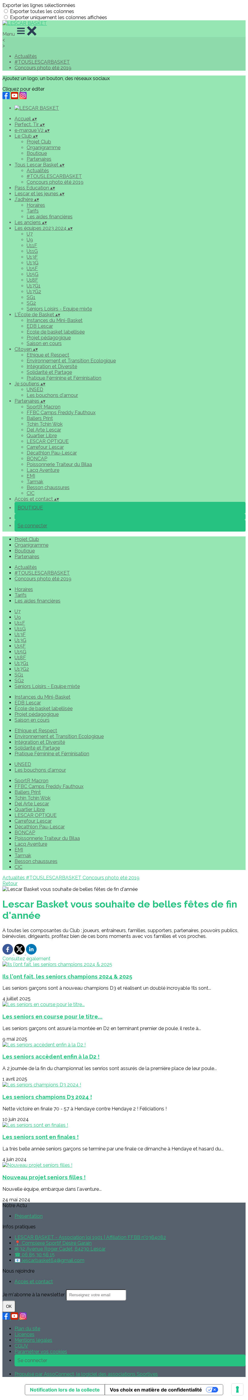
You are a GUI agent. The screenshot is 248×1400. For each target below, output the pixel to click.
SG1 (31, 297)
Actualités (26, 56)
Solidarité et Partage (49, 372)
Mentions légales (33, 1340)
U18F (32, 280)
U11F (32, 245)
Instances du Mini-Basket (55, 320)
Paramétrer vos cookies (41, 1352)
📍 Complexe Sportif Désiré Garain (53, 1243)
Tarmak (35, 482)
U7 (30, 234)
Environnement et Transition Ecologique (71, 361)
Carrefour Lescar (45, 447)
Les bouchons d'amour (52, 395)
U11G (32, 251)
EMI (31, 476)
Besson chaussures (48, 487)
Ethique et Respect (48, 355)
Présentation (29, 1216)
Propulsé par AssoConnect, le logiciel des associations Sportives (86, 1374)
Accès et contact (34, 1281)
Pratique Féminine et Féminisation (64, 378)
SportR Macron (43, 407)
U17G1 (34, 286)
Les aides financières (50, 217)
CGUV (21, 1346)
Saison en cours (44, 343)
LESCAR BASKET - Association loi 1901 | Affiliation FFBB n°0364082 (90, 1237)
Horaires (36, 205)
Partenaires (39, 159)
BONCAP (37, 459)
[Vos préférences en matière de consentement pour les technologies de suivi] (237, 1389)
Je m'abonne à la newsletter (34, 1295)
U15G (32, 274)
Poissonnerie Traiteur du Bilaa (59, 464)
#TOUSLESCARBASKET (42, 62)
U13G (32, 263)
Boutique (37, 153)
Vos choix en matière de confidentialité (156, 1390)
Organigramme (43, 147)
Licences (24, 1334)
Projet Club (39, 142)
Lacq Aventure (43, 470)
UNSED (35, 389)
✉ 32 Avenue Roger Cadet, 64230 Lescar (60, 1249)
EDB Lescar (40, 326)
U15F (32, 268)
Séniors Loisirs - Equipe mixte (59, 309)
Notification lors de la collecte (65, 1390)
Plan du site (27, 1328)
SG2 (31, 303)
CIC (30, 493)
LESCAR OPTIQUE (48, 441)
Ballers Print (40, 418)
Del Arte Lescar (44, 430)
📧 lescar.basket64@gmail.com (49, 1260)
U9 (30, 240)
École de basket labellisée (56, 332)
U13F (32, 257)
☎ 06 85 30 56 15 (35, 1254)
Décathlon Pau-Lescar (52, 453)
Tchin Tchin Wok (45, 424)
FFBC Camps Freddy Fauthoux (61, 412)
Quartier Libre (42, 435)
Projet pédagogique (49, 338)
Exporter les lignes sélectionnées (38, 5)
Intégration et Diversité (52, 366)
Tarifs (33, 211)
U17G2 (34, 291)
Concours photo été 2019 (43, 68)
